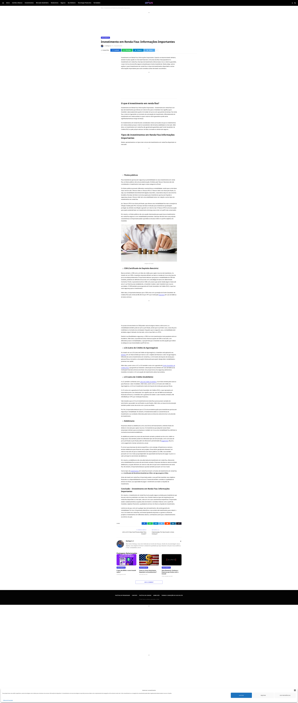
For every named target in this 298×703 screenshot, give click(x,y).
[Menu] (3, 3)
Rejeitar (263, 695)
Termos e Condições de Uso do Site (172, 595)
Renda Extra (54, 3)
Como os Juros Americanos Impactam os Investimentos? (148, 571)
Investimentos (29, 3)
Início (8, 3)
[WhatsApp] (104, 65)
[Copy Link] (104, 83)
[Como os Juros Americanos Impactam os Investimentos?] (149, 559)
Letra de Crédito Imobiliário (148, 381)
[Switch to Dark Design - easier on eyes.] (292, 3)
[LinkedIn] (104, 76)
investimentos (135, 471)
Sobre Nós (156, 595)
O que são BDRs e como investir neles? (126, 571)
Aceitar (241, 695)
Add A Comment (149, 582)
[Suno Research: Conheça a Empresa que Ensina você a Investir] (172, 559)
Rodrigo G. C (108, 46)
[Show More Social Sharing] (156, 50)
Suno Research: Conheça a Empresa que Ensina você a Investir (170, 572)
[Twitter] (104, 72)
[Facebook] (104, 62)
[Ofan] (149, 3)
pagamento (164, 441)
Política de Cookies (145, 595)
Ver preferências (285, 695)
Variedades (97, 3)
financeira (161, 295)
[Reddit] (104, 79)
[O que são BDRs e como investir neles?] (126, 559)
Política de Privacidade (8, 700)
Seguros (63, 3)
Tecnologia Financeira (84, 3)
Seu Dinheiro (72, 3)
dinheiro (123, 355)
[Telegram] (104, 69)
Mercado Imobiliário (42, 3)
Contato (134, 595)
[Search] (295, 3)
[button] (295, 690)
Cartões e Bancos (17, 3)
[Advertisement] (149, 25)
